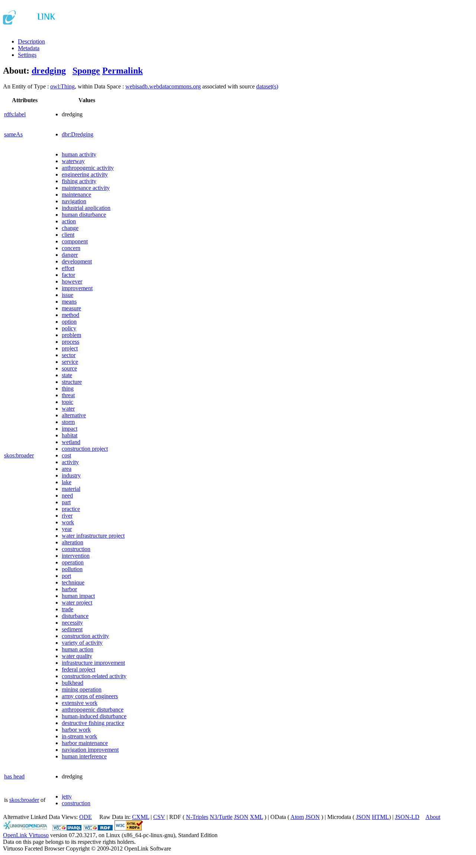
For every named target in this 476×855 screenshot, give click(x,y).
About (432, 817)
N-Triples (197, 817)
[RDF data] (98, 828)
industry (71, 475)
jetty (67, 796)
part (66, 502)
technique (73, 582)
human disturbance (84, 214)
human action (77, 649)
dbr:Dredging (77, 134)
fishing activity (79, 181)
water (68, 408)
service (70, 362)
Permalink (122, 70)
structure (72, 382)
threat (68, 395)
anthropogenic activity (88, 168)
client (68, 234)
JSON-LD (407, 817)
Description (31, 41)
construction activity (85, 636)
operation (73, 562)
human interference (84, 756)
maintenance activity (86, 188)
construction (76, 549)
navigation (74, 201)
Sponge (86, 70)
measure (71, 308)
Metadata (28, 48)
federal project (78, 669)
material (71, 489)
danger (70, 255)
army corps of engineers (90, 696)
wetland (71, 442)
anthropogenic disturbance (92, 709)
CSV (159, 817)
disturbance (75, 616)
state (67, 375)
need (67, 495)
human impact (78, 596)
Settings (27, 55)
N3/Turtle (221, 817)
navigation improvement (90, 749)
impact (69, 428)
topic (67, 402)
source (69, 368)
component (75, 241)
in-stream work (79, 736)
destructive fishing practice (93, 723)
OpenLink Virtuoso (26, 835)
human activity (79, 154)
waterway (73, 161)
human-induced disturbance (94, 716)
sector (68, 355)
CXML (140, 817)
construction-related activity (94, 676)
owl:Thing (62, 86)
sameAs (13, 134)
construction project (85, 449)
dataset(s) (267, 86)
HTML (380, 817)
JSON (241, 817)
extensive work (79, 703)
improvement (77, 288)
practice (71, 509)
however (72, 281)
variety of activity (82, 642)
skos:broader (19, 455)
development (77, 261)
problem (71, 335)
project (70, 348)
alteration (72, 542)
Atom (297, 817)
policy (69, 328)
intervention (76, 556)
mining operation (82, 689)
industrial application (86, 208)
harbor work (76, 729)
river (67, 515)
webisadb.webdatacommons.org (163, 86)
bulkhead (72, 683)
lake (66, 482)
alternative (74, 415)
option (69, 321)
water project (77, 602)
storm (68, 422)
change (70, 228)
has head (14, 776)
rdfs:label (15, 114)
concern (71, 248)
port (66, 576)
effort (68, 268)
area (66, 469)
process (70, 342)
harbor (69, 589)
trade (67, 609)
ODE (85, 817)
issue (67, 295)
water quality (77, 656)
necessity (72, 622)
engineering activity (85, 174)
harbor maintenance (85, 743)
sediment (72, 629)
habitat (69, 435)
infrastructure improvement (93, 663)
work (68, 522)
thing (68, 388)
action (69, 221)
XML (256, 817)
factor (68, 275)
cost (66, 455)
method (70, 315)
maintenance (76, 194)
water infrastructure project (93, 535)
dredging (49, 70)
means (69, 301)
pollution (72, 569)
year (67, 529)
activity (70, 462)
